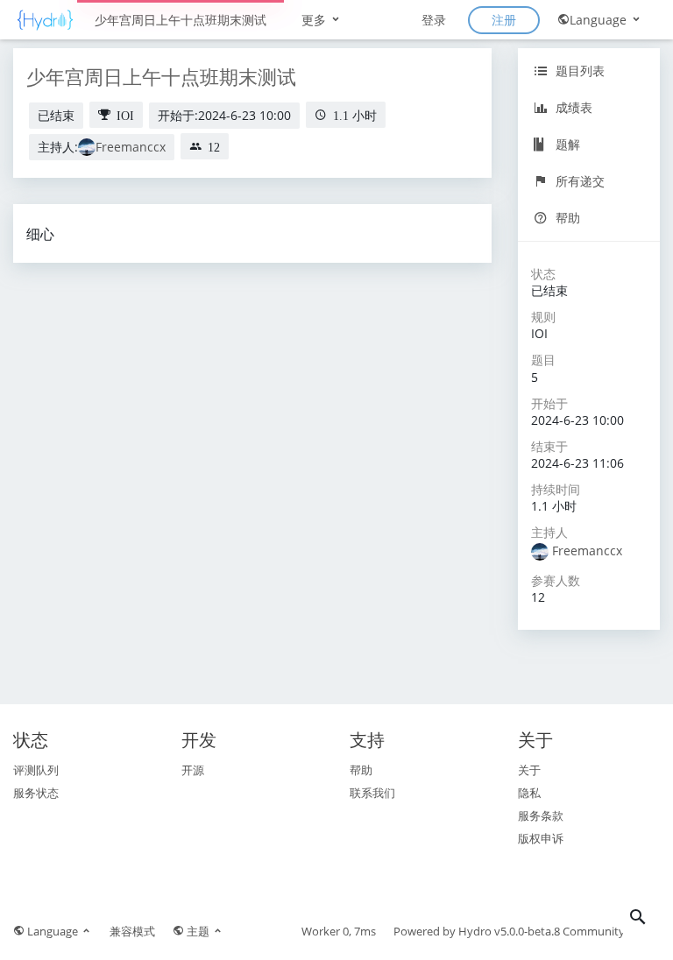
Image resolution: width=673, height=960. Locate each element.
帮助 (566, 217)
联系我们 (372, 793)
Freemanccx (131, 146)
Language (600, 19)
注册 (504, 19)
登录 (434, 19)
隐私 (529, 793)
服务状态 (36, 793)
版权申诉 (540, 838)
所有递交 (578, 181)
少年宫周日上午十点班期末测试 (180, 19)
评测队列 (36, 770)
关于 (529, 770)
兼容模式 (132, 931)
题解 (566, 144)
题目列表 (578, 70)
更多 (315, 19)
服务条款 (540, 815)
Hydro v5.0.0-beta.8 (509, 931)
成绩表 (572, 107)
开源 (192, 770)
